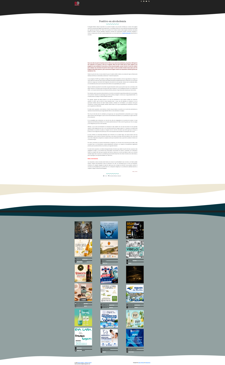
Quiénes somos (88, 362)
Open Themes (141, 362)
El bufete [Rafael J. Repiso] (115, 175)
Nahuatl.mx (147, 362)
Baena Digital (81, 362)
